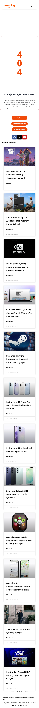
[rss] (26, 705)
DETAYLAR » (9, 183)
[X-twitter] (19, 137)
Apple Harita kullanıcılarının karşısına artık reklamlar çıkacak (18, 586)
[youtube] (20, 705)
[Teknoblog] (9, 6)
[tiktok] (23, 705)
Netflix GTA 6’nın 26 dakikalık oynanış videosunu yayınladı (15, 174)
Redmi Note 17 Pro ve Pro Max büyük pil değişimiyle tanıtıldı (18, 405)
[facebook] (13, 705)
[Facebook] (14, 137)
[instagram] (18, 705)
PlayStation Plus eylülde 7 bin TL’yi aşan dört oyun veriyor (18, 675)
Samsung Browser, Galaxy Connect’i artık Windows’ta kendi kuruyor (19, 313)
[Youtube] (24, 137)
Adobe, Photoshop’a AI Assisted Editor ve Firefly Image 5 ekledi (17, 220)
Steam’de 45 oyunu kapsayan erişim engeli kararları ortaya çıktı (17, 359)
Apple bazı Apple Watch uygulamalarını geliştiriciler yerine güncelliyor (19, 540)
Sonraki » (27, 692)
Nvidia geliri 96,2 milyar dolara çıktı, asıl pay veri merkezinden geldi (17, 267)
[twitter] (15, 705)
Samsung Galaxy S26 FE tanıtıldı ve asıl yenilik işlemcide (17, 494)
